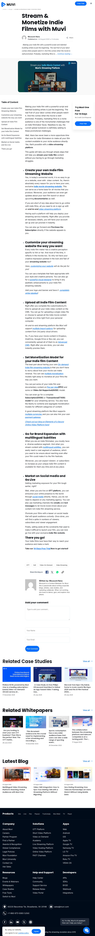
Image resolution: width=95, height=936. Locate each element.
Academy (37, 840)
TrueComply (46, 814)
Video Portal (38, 893)
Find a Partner (9, 840)
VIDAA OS (67, 863)
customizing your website (41, 266)
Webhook (67, 889)
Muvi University (9, 859)
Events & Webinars (11, 881)
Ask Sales (7, 866)
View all (86, 661)
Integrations (68, 893)
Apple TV (67, 840)
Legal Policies (9, 851)
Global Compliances (11, 848)
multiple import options (42, 328)
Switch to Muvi (9, 896)
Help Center (38, 878)
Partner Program (10, 837)
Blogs (10, 9)
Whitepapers (8, 885)
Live (25, 814)
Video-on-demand (46, 565)
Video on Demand (40, 837)
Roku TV (66, 859)
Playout (37, 814)
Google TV (67, 844)
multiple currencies (33, 414)
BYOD (65, 885)
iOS (64, 837)
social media (37, 497)
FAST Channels (39, 855)
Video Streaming (61, 565)
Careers (6, 833)
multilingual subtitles (52, 447)
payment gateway (33, 417)
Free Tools (7, 893)
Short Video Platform (42, 833)
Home (4, 9)
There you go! (6, 149)
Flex (30, 814)
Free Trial (80, 3)
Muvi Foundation (10, 855)
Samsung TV (68, 848)
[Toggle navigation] (91, 3)
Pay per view (52, 387)
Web (65, 829)
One (19, 814)
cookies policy (23, 933)
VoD (34, 565)
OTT (28, 565)
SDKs (65, 881)
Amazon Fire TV (70, 855)
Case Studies (8, 889)
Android (66, 833)
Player (70, 814)
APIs (65, 878)
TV (64, 814)
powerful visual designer (41, 279)
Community (38, 881)
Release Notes (39, 889)
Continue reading (64, 54)
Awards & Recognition (12, 844)
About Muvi (8, 829)
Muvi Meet (56, 814)
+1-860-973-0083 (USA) (18, 913)
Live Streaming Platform (43, 844)
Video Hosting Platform (43, 848)
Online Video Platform (42, 851)
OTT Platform (38, 829)
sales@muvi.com (61, 907)
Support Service (40, 885)
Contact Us (7, 863)
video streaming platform (50, 209)
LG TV (65, 851)
